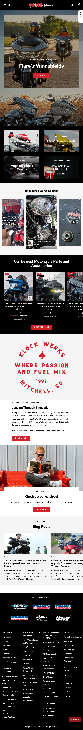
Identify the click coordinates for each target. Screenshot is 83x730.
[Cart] (78, 5)
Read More (20, 438)
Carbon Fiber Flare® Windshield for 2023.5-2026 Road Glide (50, 305)
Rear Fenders (28, 651)
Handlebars (27, 660)
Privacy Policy (69, 645)
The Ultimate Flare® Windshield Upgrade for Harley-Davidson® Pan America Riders (25, 563)
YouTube (67, 688)
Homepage (6, 637)
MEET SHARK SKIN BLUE (41, 78)
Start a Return (69, 641)
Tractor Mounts (49, 673)
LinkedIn (67, 696)
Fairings (26, 664)
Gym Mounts (48, 677)
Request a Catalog (9, 699)
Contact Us (6, 688)
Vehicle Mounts (49, 688)
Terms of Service (70, 654)
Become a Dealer (9, 658)
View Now (41, 510)
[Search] (9, 5)
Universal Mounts (50, 693)
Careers (5, 649)
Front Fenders (28, 647)
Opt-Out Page (69, 649)
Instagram (68, 683)
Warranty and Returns (72, 637)
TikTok (66, 692)
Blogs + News (48, 715)
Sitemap (5, 654)
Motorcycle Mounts (51, 643)
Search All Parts (8, 645)
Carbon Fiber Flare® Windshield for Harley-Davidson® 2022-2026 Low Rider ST (18, 306)
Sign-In (5, 641)
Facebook (67, 675)
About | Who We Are (10, 676)
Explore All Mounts (50, 697)
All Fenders (27, 655)
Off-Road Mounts (50, 654)
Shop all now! (41, 327)
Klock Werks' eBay (9, 662)
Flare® (6, 557)
